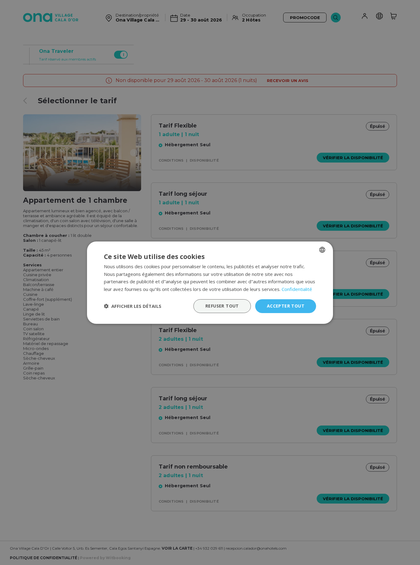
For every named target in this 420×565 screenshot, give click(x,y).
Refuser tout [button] (222, 306)
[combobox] (322, 249)
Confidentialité (297, 289)
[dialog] (210, 282)
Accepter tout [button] (285, 306)
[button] (132, 306)
